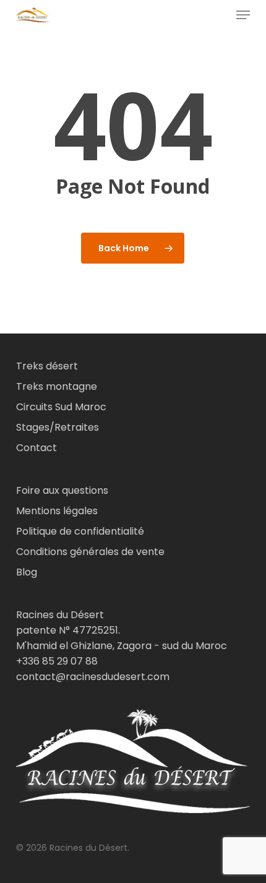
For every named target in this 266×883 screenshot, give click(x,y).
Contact (36, 448)
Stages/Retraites (57, 427)
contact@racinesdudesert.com (92, 677)
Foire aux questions (62, 490)
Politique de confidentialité (80, 531)
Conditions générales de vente (90, 552)
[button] (243, 15)
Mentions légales (57, 511)
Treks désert (47, 366)
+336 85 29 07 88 (57, 661)
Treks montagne (56, 386)
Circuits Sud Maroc (61, 407)
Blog (26, 572)
